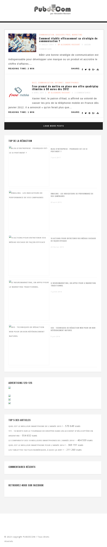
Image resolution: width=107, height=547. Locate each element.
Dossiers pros (63, 34)
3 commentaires (83, 92)
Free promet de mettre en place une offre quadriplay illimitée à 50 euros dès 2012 (65, 87)
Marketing (77, 34)
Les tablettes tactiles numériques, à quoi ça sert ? (36, 450)
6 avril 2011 (38, 92)
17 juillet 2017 (46, 44)
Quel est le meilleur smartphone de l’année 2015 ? (35, 426)
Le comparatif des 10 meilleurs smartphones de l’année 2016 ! (41, 440)
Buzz (34, 82)
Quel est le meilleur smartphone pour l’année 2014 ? (37, 445)
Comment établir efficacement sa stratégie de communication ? (68, 40)
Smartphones (72, 82)
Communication (46, 34)
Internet (59, 82)
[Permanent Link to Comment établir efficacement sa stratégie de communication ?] (22, 51)
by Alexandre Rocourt (69, 44)
